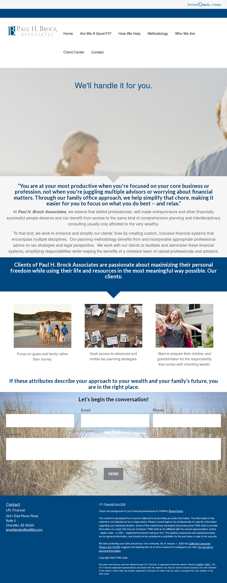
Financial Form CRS (114, 504)
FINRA (199, 564)
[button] (95, 33)
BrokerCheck (176, 511)
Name (11, 410)
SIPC (207, 564)
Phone (158, 410)
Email (85, 410)
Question (13, 434)
